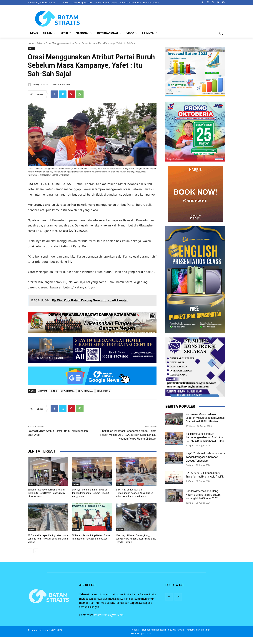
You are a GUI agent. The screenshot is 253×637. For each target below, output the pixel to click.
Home (31, 43)
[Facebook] (203, 3)
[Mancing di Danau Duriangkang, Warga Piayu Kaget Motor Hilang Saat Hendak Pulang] (136, 517)
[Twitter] (213, 3)
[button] (221, 33)
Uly (37, 84)
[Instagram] (208, 3)
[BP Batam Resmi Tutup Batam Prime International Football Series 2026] (92, 517)
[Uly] (30, 84)
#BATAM (42, 391)
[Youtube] (223, 3)
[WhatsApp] (80, 94)
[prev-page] (30, 551)
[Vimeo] (218, 3)
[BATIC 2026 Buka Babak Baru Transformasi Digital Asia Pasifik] (174, 477)
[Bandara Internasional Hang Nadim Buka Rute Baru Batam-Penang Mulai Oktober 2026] (48, 471)
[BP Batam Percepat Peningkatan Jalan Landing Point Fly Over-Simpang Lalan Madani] (48, 517)
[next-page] (36, 551)
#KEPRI (54, 391)
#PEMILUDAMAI (85, 391)
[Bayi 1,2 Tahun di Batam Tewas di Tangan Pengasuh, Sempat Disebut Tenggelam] (92, 471)
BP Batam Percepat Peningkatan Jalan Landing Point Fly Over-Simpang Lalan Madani (48, 538)
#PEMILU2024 (67, 391)
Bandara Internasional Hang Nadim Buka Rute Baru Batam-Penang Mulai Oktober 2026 (47, 493)
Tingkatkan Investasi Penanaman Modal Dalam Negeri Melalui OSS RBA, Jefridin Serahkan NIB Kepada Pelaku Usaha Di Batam (128, 434)
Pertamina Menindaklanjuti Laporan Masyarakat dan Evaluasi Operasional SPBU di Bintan (205, 418)
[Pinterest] (71, 94)
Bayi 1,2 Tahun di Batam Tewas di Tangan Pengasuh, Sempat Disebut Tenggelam (90, 493)
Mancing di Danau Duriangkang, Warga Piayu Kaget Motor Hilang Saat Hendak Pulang (136, 538)
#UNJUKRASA (103, 391)
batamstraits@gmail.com (109, 615)
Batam (39, 43)
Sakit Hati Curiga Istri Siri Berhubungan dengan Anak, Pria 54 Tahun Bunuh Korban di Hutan (134, 493)
